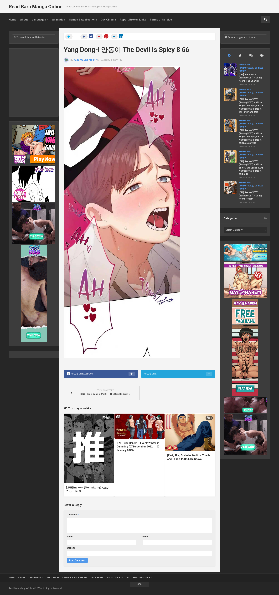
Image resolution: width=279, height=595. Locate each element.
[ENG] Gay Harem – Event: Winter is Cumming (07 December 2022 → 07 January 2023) (138, 446)
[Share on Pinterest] (103, 36)
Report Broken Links (133, 19)
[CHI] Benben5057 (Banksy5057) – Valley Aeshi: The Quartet (250, 77)
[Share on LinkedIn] (118, 36)
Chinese (259, 68)
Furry (243, 71)
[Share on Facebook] (87, 36)
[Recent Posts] (229, 55)
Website (71, 548)
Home (12, 19)
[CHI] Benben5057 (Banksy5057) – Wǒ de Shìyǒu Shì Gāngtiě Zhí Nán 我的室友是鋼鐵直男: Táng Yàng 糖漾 (251, 105)
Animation (58, 19)
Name (70, 536)
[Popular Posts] (239, 55)
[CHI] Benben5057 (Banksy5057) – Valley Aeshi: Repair (250, 195)
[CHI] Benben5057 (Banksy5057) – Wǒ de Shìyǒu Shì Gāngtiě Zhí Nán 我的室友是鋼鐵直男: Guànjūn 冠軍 (251, 136)
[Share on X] (72, 36)
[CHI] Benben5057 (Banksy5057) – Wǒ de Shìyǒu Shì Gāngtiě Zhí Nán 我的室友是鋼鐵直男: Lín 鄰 (251, 167)
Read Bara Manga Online (35, 6)
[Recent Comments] (250, 55)
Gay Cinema (108, 19)
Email (145, 536)
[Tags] (261, 55)
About (24, 19)
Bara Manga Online (85, 60)
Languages (39, 19)
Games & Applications (83, 19)
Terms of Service (161, 19)
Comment (73, 514)
